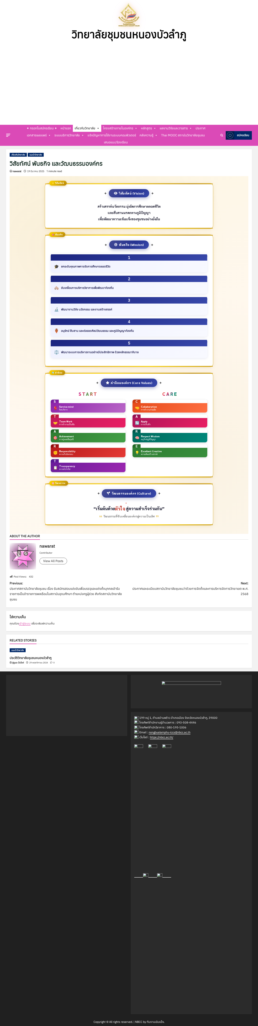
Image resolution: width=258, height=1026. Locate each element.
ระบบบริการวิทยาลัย (67, 135)
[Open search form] (221, 135)
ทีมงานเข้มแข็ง (155, 1022)
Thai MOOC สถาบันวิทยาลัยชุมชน (183, 135)
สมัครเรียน (243, 135)
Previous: (66, 591)
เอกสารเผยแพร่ (37, 135)
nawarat (17, 171)
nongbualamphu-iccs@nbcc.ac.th (169, 732)
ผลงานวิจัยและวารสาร (174, 128)
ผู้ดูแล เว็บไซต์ (18, 662)
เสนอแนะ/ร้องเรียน (116, 142)
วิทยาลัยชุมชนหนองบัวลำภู (129, 34)
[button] (5, 82)
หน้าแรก (66, 128)
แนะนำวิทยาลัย (35, 154)
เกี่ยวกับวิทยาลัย (85, 128)
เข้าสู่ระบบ (25, 623)
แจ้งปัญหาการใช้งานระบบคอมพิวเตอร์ (112, 135)
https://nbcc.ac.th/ (161, 737)
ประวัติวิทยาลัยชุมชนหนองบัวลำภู (31, 658)
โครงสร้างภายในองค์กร (118, 128)
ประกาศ (200, 128)
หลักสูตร (146, 128)
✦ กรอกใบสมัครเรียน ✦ (42, 128)
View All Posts (53, 561)
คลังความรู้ (146, 135)
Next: (190, 588)
